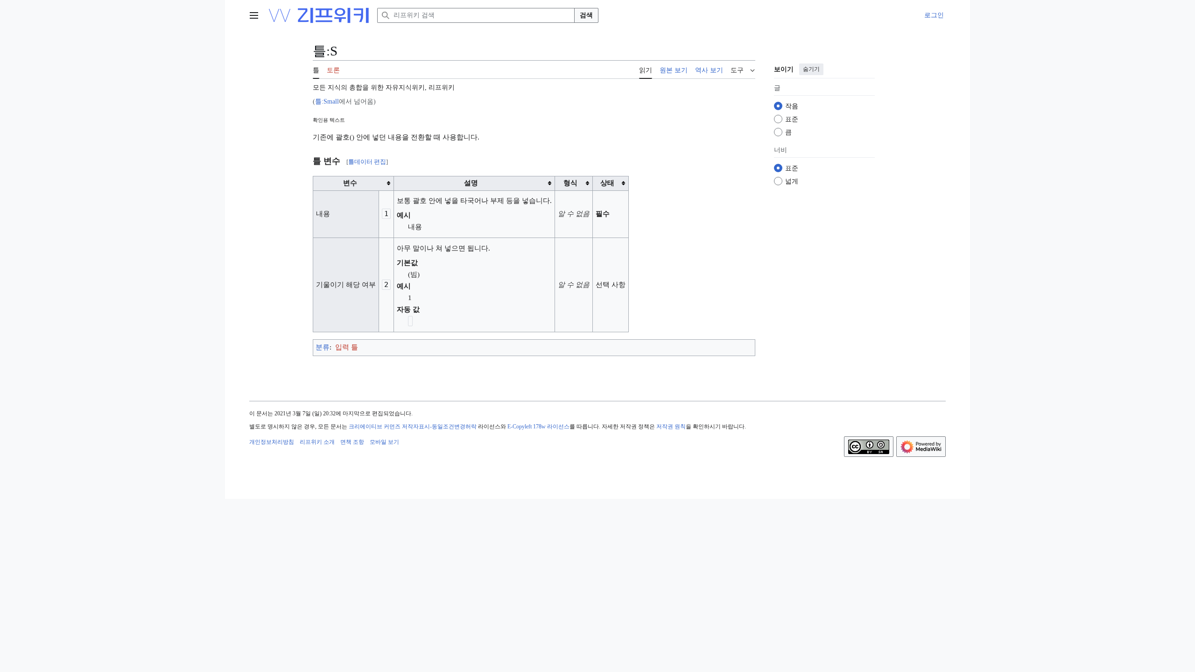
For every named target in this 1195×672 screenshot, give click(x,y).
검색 (586, 15)
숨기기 (811, 69)
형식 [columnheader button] (570, 183)
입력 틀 (346, 347)
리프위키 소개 (317, 442)
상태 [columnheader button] (607, 183)
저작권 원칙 (671, 426)
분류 (323, 347)
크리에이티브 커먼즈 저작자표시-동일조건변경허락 (413, 426)
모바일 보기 (384, 442)
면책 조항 (352, 442)
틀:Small (327, 101)
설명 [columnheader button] (471, 183)
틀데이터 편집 (367, 161)
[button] (253, 15)
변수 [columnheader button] (350, 183)
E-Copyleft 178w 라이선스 (538, 426)
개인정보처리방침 (271, 442)
